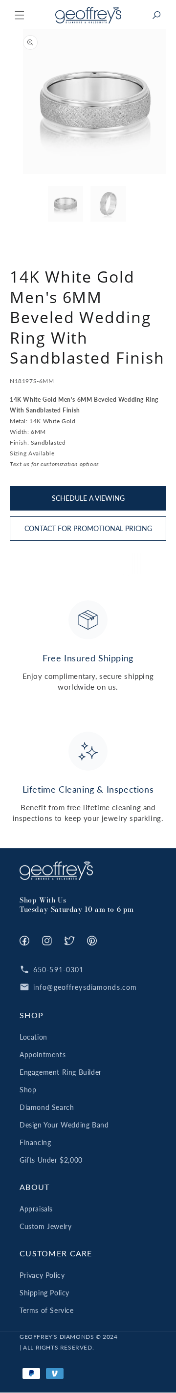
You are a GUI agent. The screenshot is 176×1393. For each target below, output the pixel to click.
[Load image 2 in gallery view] (108, 204)
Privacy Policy (42, 1275)
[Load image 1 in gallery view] (66, 204)
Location (33, 1037)
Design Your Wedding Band (64, 1125)
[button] (19, 15)
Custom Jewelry (45, 1226)
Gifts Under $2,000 (51, 1160)
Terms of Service (47, 1310)
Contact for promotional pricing (88, 528)
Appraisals (36, 1209)
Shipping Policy (44, 1293)
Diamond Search (47, 1107)
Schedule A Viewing (88, 498)
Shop (28, 1090)
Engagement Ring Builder (61, 1072)
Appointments (43, 1054)
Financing (35, 1142)
